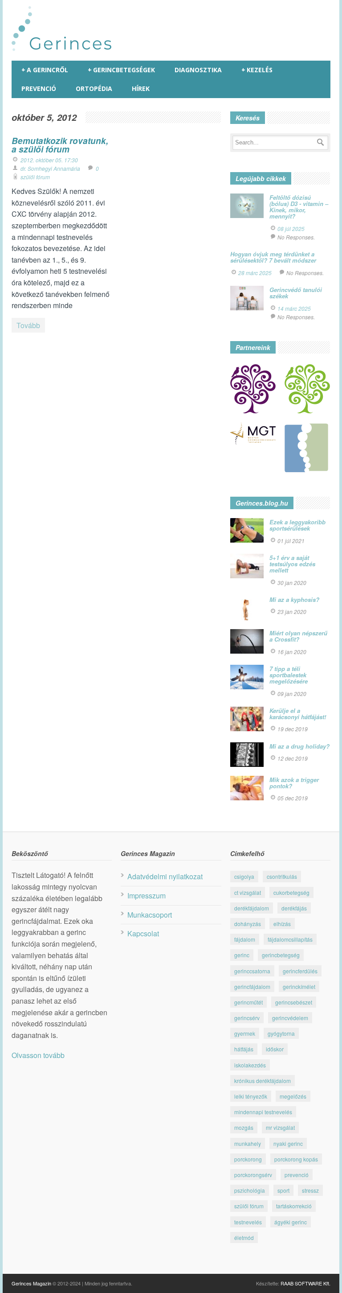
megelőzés (293, 1096)
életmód (244, 1237)
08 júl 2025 (291, 228)
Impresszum (146, 895)
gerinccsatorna (252, 971)
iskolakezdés (250, 1065)
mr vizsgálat (280, 1127)
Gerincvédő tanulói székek (295, 292)
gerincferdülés (300, 971)
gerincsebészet (293, 1002)
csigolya (244, 876)
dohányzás (247, 923)
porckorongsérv (253, 1174)
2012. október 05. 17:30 (49, 160)
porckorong (248, 1159)
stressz (310, 1190)
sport (283, 1190)
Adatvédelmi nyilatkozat (165, 876)
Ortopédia (94, 88)
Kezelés (257, 70)
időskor (275, 1049)
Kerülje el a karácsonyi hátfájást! (297, 713)
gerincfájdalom (252, 986)
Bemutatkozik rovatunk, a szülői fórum (60, 145)
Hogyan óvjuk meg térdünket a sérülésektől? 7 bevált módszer (273, 257)
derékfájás (294, 908)
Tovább (28, 325)
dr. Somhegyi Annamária (50, 168)
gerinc (241, 955)
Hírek (141, 88)
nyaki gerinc (288, 1143)
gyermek (244, 1033)
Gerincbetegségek (121, 70)
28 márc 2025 (255, 272)
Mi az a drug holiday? (299, 746)
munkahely (247, 1143)
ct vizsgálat (247, 892)
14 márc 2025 (294, 308)
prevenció (297, 1174)
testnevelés (248, 1222)
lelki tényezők (250, 1096)
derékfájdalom (251, 908)
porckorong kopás (296, 1159)
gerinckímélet (299, 986)
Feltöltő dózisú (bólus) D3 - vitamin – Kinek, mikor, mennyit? (298, 207)
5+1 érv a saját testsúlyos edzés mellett (292, 564)
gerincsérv (247, 1017)
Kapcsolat (143, 933)
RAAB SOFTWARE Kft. (305, 1283)
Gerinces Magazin (31, 1283)
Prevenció (38, 88)
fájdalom (244, 939)
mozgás (243, 1127)
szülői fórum (35, 177)
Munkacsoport (149, 915)
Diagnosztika (198, 70)
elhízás (282, 923)
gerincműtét (248, 1002)
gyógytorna (281, 1033)
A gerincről (44, 70)
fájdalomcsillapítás (290, 939)
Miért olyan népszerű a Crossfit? (298, 636)
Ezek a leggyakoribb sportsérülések (297, 525)
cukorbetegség (291, 892)
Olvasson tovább (38, 1055)
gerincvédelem (290, 1017)
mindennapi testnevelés (263, 1112)
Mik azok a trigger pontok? (294, 782)
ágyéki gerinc (290, 1222)
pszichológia (249, 1190)
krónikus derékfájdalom (262, 1080)
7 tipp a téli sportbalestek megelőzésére (288, 675)
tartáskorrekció (294, 1206)
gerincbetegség (281, 955)
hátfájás (243, 1049)
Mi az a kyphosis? (294, 599)
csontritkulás (282, 876)
